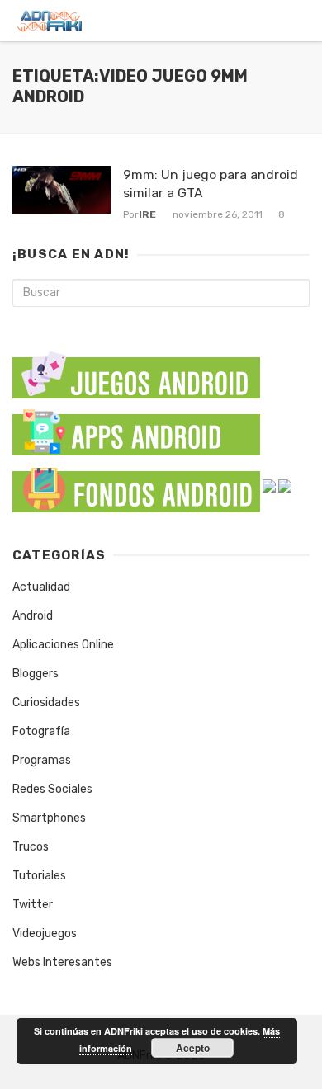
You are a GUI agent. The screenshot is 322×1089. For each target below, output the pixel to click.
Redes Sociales (52, 789)
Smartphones (49, 818)
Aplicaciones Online (63, 645)
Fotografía (41, 731)
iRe (147, 214)
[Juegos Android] (136, 369)
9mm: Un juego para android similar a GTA (210, 183)
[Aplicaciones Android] (136, 429)
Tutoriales (39, 876)
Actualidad (41, 587)
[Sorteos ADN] (284, 485)
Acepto (193, 1047)
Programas (41, 760)
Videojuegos (44, 933)
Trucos (30, 847)
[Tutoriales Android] (269, 485)
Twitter (32, 905)
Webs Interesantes (62, 962)
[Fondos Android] (136, 485)
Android (32, 616)
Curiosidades (46, 702)
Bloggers (35, 674)
